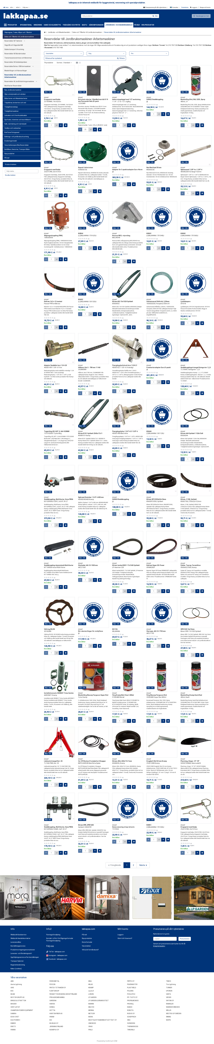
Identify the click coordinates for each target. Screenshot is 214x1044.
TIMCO (168, 981)
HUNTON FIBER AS (55, 1013)
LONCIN (91, 994)
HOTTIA (52, 1010)
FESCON (52, 984)
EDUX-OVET (15, 1017)
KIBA (90, 981)
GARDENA (52, 1000)
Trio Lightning (171, 984)
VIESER (168, 997)
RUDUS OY (131, 1013)
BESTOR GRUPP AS (17, 997)
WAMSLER (169, 1004)
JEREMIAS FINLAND (56, 1026)
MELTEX (91, 1007)
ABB (12, 981)
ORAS (90, 1026)
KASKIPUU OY (54, 1030)
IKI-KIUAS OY (53, 1023)
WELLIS (168, 1010)
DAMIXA (13, 1013)
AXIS (12, 987)
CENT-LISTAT (15, 1007)
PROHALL (130, 1004)
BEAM (13, 994)
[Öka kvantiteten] (61, 125)
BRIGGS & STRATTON (18, 1000)
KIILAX (90, 984)
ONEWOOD (92, 1023)
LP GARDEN (92, 997)
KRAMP (91, 987)
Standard (66, 63)
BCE (12, 991)
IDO (50, 1020)
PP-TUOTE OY (132, 997)
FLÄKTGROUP (54, 991)
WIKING (168, 1017)
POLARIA (130, 991)
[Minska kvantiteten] (46, 125)
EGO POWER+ (15, 1020)
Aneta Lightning (16, 984)
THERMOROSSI (132, 1026)
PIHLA (90, 1030)
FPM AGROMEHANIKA (57, 997)
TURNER (169, 987)
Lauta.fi (91, 991)
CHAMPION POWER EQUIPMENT (22, 1010)
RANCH (129, 1007)
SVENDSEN (131, 1023)
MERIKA (91, 1010)
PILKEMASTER (132, 984)
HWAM (51, 1017)
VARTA (168, 994)
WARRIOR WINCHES (173, 1007)
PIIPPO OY (130, 981)
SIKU (128, 1020)
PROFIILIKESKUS (133, 1000)
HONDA (52, 1007)
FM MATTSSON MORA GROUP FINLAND (63, 994)
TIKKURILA (131, 1030)
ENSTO (13, 1026)
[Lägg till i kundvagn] (65, 125)
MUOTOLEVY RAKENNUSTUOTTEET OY (102, 1020)
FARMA (13, 1030)
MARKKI (91, 1004)
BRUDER (13, 1004)
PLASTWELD (131, 987)
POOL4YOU (131, 994)
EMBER (13, 1023)
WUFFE (168, 1020)
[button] (159, 946)
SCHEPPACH (131, 1017)
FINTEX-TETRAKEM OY (57, 987)
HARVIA (52, 1004)
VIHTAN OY (170, 1000)
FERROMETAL (54, 981)
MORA (90, 1017)
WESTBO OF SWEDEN (173, 1013)
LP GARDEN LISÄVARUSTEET (98, 1000)
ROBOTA (130, 1010)
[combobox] (120, 16)
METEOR (91, 1013)
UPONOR (169, 991)
